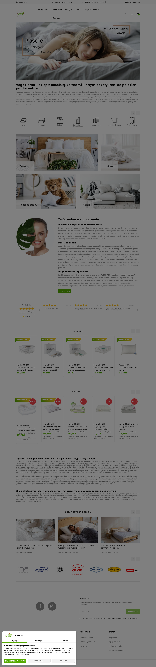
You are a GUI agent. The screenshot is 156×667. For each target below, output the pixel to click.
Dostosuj (39, 661)
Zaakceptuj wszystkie (15, 661)
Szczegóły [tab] (39, 640)
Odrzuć (63, 661)
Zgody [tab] (14, 640)
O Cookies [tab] (64, 640)
